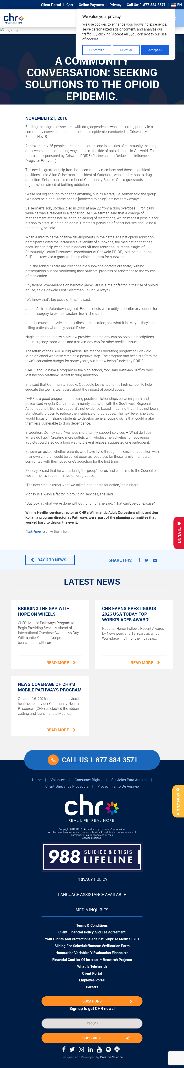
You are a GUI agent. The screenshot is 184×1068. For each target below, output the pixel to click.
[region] (125, 34)
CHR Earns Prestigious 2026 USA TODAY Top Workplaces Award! (129, 614)
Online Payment (91, 4)
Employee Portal (92, 980)
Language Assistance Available (92, 894)
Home (37, 779)
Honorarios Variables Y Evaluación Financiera (92, 952)
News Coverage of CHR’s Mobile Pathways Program (49, 687)
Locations (92, 1001)
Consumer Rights (88, 779)
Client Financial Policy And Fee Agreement (92, 932)
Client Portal (51, 4)
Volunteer (58, 779)
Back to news (51, 559)
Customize (96, 50)
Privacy (115, 4)
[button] (175, 18)
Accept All (155, 50)
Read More (57, 662)
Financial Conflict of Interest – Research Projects (92, 959)
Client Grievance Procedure (66, 786)
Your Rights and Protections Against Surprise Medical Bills (92, 939)
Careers (92, 987)
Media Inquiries (92, 909)
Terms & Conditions (92, 925)
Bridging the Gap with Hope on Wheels (44, 611)
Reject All (126, 50)
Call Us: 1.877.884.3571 (146, 4)
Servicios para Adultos (129, 779)
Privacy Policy (92, 879)
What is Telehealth (92, 966)
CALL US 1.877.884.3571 (100, 759)
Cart (69, 4)
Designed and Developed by (92, 1057)
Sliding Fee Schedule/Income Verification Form (92, 945)
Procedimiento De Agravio (118, 786)
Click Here (33, 531)
